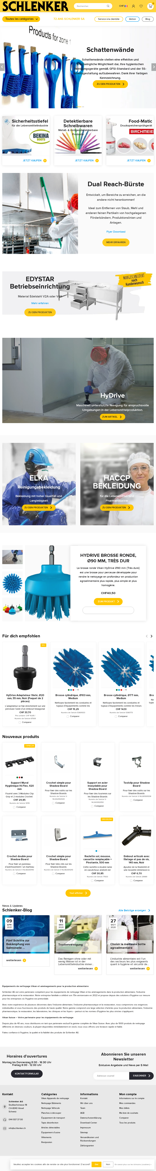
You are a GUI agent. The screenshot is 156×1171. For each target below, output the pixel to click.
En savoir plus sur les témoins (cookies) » (133, 1164)
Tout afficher (76, 893)
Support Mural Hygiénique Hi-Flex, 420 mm (19, 786)
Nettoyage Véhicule (50, 1108)
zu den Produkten (40, 312)
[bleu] (71, 690)
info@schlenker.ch (17, 1128)
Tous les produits (127, 1122)
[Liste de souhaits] (141, 6)
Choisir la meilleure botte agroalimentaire (128, 946)
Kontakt (83, 1098)
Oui (96, 1164)
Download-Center (88, 1122)
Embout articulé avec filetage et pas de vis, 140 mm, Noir (136, 859)
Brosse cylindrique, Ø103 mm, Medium (73, 697)
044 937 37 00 (16, 1119)
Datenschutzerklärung (90, 1118)
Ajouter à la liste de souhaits (106, 610)
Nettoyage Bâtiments (51, 1103)
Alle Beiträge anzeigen (132, 910)
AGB (82, 1113)
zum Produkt (106, 601)
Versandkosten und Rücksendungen (89, 1139)
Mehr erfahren (116, 242)
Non (108, 1164)
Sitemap (84, 1132)
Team (82, 1108)
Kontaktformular (27, 1073)
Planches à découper (51, 1113)
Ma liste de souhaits (128, 1113)
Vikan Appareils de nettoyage (55, 1098)
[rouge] (73, 690)
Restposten (46, 1142)
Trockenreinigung (70, 944)
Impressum (85, 1127)
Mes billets (124, 1108)
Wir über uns (86, 1103)
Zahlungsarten (87, 1145)
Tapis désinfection (49, 1122)
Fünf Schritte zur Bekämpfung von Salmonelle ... (18, 944)
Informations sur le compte (131, 1098)
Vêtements (46, 1137)
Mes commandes (127, 1103)
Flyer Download (115, 231)
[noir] (22, 777)
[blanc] (75, 690)
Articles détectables (50, 1127)
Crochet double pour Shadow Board (19, 858)
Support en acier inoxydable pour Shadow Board (97, 786)
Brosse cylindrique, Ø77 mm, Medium (121, 697)
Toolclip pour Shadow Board (136, 784)
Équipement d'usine (50, 1132)
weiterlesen (13, 960)
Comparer (27, 722)
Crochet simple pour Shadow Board (58, 784)
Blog (147, 19)
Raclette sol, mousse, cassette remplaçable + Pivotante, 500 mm (97, 859)
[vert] (69, 690)
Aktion (132, 19)
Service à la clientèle (108, 19)
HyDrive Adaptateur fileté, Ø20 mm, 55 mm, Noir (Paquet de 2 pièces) (25, 698)
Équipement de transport (53, 1118)
